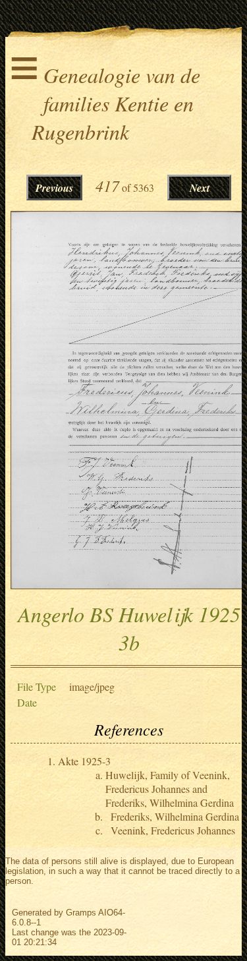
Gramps (81, 912)
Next (199, 188)
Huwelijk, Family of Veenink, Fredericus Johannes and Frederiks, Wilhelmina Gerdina (169, 788)
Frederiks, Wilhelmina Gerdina (175, 816)
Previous (54, 188)
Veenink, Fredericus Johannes (173, 830)
